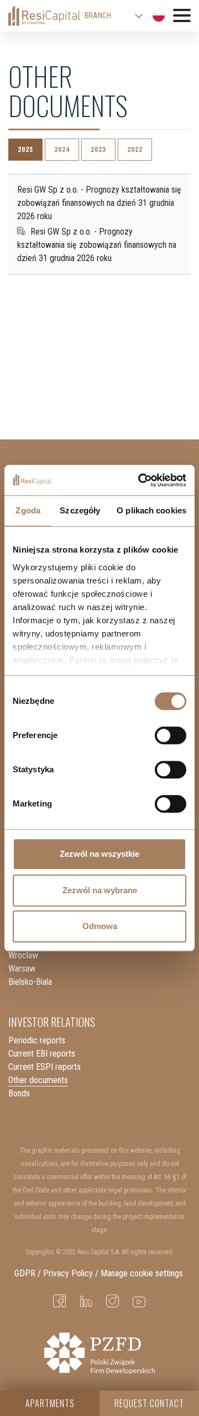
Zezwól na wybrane (99, 890)
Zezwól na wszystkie (99, 853)
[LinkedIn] (86, 1301)
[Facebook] (59, 1301)
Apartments (50, 1403)
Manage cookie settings (143, 1273)
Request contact (149, 1403)
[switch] (170, 735)
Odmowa (99, 926)
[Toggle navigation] (182, 16)
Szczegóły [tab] (80, 510)
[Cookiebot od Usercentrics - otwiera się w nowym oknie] (140, 480)
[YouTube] (139, 1301)
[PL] (158, 15)
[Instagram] (112, 1301)
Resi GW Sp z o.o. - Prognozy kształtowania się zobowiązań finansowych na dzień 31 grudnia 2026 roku (96, 244)
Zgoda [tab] (27, 510)
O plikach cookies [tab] (151, 510)
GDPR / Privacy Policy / (56, 1273)
